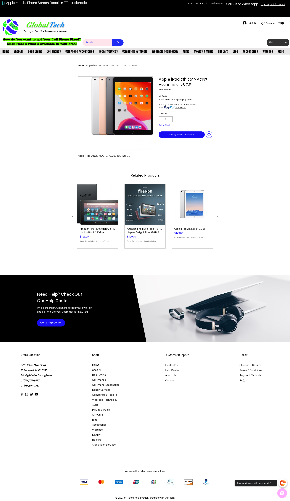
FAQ (242, 380)
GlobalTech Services (104, 444)
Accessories (99, 424)
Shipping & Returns (250, 365)
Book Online (99, 375)
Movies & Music (101, 410)
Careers (170, 380)
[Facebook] (22, 394)
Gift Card (97, 415)
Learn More (180, 108)
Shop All (96, 370)
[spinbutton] (165, 119)
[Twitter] (31, 394)
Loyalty (96, 434)
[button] (281, 23)
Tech (56, 24)
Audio (95, 405)
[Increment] (170, 119)
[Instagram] (27, 394)
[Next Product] (217, 216)
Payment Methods (251, 375)
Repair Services (101, 390)
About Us (170, 375)
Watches (97, 429)
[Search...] (118, 42)
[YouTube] (36, 394)
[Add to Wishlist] (209, 134)
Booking (97, 439)
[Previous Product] (73, 216)
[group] (145, 216)
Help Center (172, 370)
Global (37, 24)
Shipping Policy (185, 100)
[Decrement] (161, 119)
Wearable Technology (104, 400)
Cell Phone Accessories (105, 385)
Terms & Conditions (251, 370)
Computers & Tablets (104, 395)
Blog (94, 420)
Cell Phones (99, 380)
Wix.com (170, 497)
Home (81, 65)
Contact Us (172, 365)
